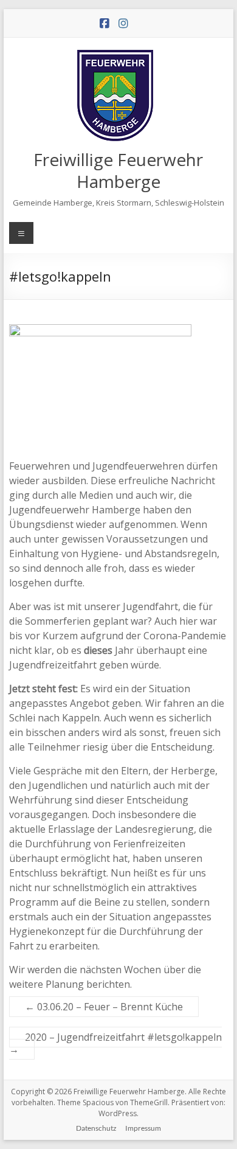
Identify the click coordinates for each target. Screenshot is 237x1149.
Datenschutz (96, 1128)
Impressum (143, 1128)
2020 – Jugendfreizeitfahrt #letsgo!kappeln (115, 1043)
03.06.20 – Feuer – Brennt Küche (104, 1006)
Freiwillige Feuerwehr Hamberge (118, 170)
